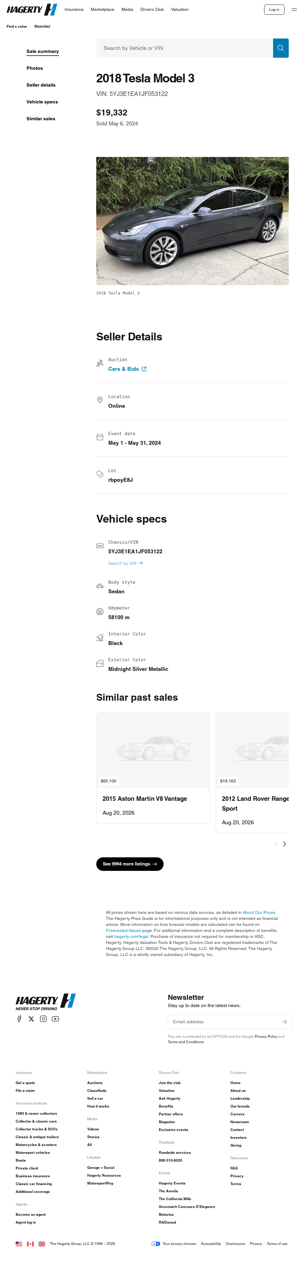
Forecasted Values (123, 930)
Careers (237, 1114)
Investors (238, 1137)
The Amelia (168, 1191)
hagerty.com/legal (131, 936)
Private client (27, 1168)
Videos (93, 1129)
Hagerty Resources (104, 1175)
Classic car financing (34, 1184)
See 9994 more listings (126, 863)
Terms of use (277, 1244)
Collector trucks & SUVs (36, 1129)
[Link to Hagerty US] (19, 1244)
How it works (98, 1106)
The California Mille (175, 1199)
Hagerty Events (172, 1183)
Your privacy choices (179, 1244)
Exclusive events (173, 1130)
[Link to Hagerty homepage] (46, 1002)
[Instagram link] (43, 1019)
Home (235, 1083)
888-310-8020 (170, 1160)
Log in (274, 9)
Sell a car (95, 1098)
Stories (93, 1137)
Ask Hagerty (169, 1098)
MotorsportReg (100, 1183)
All (89, 1145)
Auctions (95, 1083)
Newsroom (239, 1122)
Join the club (169, 1083)
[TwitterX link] (31, 1019)
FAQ (234, 1168)
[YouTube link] (55, 1019)
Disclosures (235, 1244)
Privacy (237, 1176)
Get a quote (25, 1083)
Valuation (166, 1090)
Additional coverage (33, 1192)
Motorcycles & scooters (36, 1145)
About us (238, 1090)
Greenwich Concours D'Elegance (187, 1207)
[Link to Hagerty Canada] (30, 1244)
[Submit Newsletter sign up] (284, 1022)
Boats (21, 1160)
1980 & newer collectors (36, 1113)
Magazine (167, 1122)
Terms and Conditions (186, 1042)
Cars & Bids (123, 369)
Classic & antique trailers (37, 1137)
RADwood (167, 1222)
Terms (235, 1184)
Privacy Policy (266, 1036)
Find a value (17, 26)
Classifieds (96, 1090)
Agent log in (26, 1222)
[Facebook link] (19, 1019)
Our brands (240, 1106)
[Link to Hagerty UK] (41, 1244)
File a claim (25, 1090)
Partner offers (171, 1114)
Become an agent (31, 1214)
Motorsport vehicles (33, 1152)
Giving (235, 1145)
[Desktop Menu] (294, 9)
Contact (237, 1130)
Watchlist (42, 26)
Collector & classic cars (36, 1121)
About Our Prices (259, 912)
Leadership (240, 1098)
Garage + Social (100, 1167)
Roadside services (175, 1152)
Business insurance (33, 1176)
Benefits (166, 1106)
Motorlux (166, 1214)
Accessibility (211, 1244)
